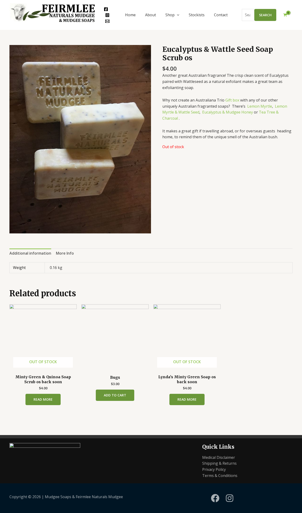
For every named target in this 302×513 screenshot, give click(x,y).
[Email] (107, 21)
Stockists (197, 14)
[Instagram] (107, 15)
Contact (221, 14)
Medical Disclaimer (218, 457)
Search (265, 15)
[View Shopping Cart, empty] (285, 15)
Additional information (30, 253)
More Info (65, 253)
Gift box (232, 100)
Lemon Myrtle (259, 106)
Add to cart (115, 395)
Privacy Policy (214, 469)
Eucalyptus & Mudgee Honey (227, 112)
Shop (170, 14)
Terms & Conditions (219, 475)
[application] (177, 14)
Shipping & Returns (219, 463)
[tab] (30, 253)
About (150, 14)
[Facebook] (106, 9)
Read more (43, 399)
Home (130, 14)
